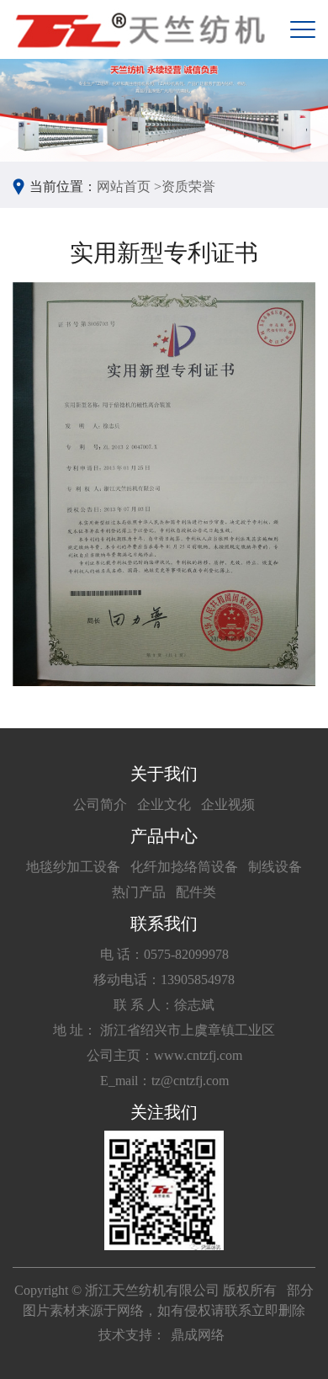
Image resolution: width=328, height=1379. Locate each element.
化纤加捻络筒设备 (184, 867)
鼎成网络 (198, 1335)
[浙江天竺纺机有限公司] (139, 29)
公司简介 (100, 804)
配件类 (196, 892)
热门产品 (139, 892)
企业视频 (228, 804)
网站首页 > (129, 186)
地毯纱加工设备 (73, 867)
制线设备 (275, 867)
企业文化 (164, 804)
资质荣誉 (188, 186)
